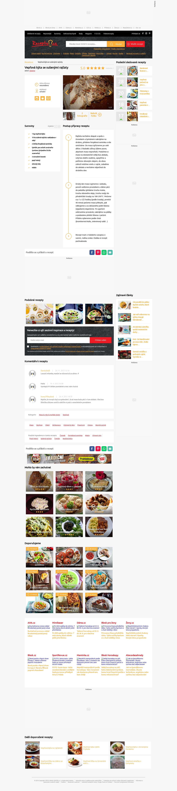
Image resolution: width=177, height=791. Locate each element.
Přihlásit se (136, 34)
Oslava (90, 425)
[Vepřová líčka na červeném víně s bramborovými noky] (75, 762)
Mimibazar (57, 622)
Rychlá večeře (47, 53)
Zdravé (109, 53)
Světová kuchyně (69, 34)
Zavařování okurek (88, 55)
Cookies (63, 782)
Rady (81, 34)
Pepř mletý (34, 439)
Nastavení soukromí (74, 782)
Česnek (62, 435)
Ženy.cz (116, 28)
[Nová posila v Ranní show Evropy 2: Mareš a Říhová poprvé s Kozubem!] (39, 660)
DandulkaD (45, 371)
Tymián (57, 439)
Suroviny (57, 34)
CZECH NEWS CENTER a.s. (53, 780)
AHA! (60, 28)
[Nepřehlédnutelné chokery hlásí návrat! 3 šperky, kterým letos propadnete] (137, 628)
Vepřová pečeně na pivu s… (144, 82)
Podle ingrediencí (118, 49)
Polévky (66, 53)
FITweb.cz (107, 28)
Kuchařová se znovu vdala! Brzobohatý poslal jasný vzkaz (38, 633)
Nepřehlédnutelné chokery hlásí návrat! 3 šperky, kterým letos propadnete (137, 635)
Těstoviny (91, 53)
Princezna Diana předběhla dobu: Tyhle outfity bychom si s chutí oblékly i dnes (112, 635)
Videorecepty (108, 34)
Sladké (120, 53)
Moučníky (100, 53)
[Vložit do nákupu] (42, 98)
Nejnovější (47, 34)
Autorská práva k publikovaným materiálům (89, 780)
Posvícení (81, 425)
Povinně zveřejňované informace (124, 782)
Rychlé (115, 53)
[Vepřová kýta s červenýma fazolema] (117, 748)
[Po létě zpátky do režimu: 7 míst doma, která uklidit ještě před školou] (64, 628)
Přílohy (84, 53)
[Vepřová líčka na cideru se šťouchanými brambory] (32, 762)
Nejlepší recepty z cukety (136, 53)
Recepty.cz (29, 62)
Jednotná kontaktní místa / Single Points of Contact (97, 782)
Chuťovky (56, 53)
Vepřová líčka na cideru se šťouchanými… (52, 762)
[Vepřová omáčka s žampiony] (117, 762)
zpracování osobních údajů (41, 348)
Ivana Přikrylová (47, 397)
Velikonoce (56, 425)
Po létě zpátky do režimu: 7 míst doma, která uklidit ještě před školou (63, 635)
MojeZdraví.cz (127, 28)
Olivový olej (96, 435)
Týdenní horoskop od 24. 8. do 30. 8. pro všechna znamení (88, 633)
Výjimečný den (69, 425)
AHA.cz (31, 622)
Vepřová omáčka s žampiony (133, 762)
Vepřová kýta (67, 439)
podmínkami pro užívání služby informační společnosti (60, 346)
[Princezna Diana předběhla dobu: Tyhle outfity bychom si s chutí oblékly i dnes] (113, 628)
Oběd (47, 425)
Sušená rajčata (46, 439)
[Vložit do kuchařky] (37, 98)
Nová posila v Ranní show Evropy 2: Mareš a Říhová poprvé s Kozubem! (38, 667)
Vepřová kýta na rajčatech (51, 748)
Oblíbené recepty (33, 34)
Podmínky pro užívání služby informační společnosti (119, 780)
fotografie (82, 114)
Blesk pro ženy (50, 28)
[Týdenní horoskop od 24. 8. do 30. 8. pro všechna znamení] (88, 627)
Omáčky (78, 53)
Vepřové (66, 415)
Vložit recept (136, 44)
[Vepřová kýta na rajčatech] (32, 748)
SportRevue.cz (59, 655)
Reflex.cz (98, 28)
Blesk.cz (39, 28)
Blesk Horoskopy (109, 655)
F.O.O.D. (98, 34)
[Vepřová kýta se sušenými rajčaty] (88, 109)
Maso (72, 53)
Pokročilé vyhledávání (102, 49)
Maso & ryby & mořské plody (49, 415)
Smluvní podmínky (70, 351)
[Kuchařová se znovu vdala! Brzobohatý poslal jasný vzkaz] (39, 627)
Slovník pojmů (100, 425)
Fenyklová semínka (75, 435)
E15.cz (89, 28)
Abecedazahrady (134, 655)
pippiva (32, 71)
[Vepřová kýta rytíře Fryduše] (75, 748)
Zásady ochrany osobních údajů (85, 351)
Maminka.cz (79, 28)
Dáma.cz (69, 28)
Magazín (88, 34)
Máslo (87, 435)
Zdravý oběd (36, 53)
